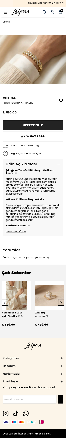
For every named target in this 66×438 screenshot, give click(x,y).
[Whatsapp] (26, 413)
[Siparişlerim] (52, 12)
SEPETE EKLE (33, 125)
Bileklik (6, 21)
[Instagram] (6, 413)
